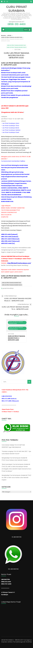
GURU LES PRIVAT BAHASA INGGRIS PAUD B (16, 47)
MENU (26, 29)
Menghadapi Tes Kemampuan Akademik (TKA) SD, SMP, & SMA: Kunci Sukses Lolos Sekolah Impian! (16, 477)
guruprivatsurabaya (8, 288)
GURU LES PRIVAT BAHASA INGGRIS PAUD (16, 45)
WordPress (29, 642)
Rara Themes (13, 642)
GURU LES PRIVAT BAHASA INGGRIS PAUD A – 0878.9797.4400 (16, 338)
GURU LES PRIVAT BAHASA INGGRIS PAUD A (16, 328)
